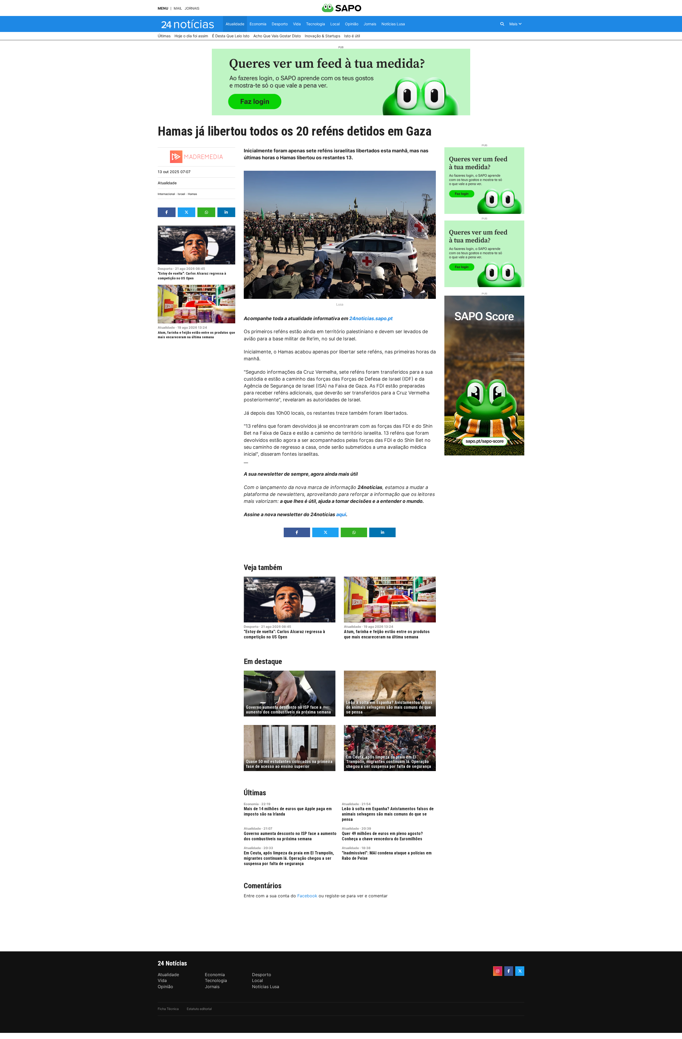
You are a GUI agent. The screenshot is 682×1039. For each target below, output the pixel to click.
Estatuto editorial (199, 1009)
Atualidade (167, 183)
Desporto (165, 269)
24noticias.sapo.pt (371, 318)
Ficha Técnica (168, 1009)
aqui (341, 514)
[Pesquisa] (502, 24)
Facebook (307, 895)
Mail (178, 8)
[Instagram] (497, 971)
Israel (181, 194)
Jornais (192, 8)
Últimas (255, 792)
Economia (251, 804)
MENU (163, 8)
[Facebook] (508, 971)
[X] (519, 971)
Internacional (166, 194)
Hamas (192, 194)
